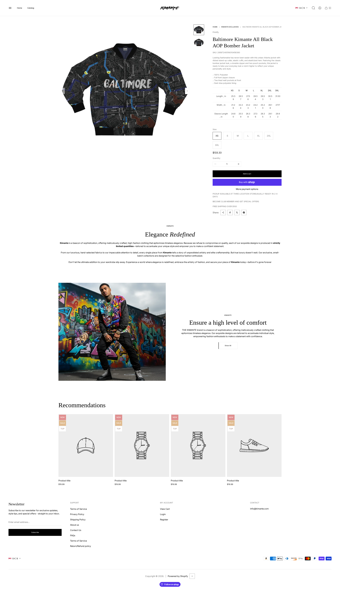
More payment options (247, 189)
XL (258, 135)
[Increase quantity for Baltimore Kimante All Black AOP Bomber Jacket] (238, 164)
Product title (64, 480)
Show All (228, 346)
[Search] (313, 8)
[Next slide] (187, 91)
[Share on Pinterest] (243, 212)
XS (217, 135)
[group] (199, 30)
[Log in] (320, 8)
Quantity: (217, 158)
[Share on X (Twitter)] (237, 212)
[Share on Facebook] (230, 212)
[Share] (223, 212)
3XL (217, 145)
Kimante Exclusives (230, 27)
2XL (269, 135)
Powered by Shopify (178, 576)
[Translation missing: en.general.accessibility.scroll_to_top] (192, 576)
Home (215, 27)
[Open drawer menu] (10, 8)
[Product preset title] (85, 445)
